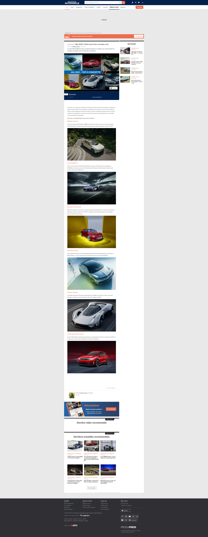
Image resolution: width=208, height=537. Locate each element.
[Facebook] (122, 516)
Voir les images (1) (97, 97)
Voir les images (111, 388)
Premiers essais (104, 505)
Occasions (105, 7)
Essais (72, 7)
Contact (125, 510)
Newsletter (133, 520)
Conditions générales (84, 513)
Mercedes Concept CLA (74, 207)
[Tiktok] (133, 516)
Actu (67, 7)
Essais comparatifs (105, 509)
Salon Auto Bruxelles (68, 503)
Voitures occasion (86, 503)
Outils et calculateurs (89, 7)
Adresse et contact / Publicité (79, 519)
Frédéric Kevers (76, 46)
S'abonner (139, 7)
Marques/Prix (79, 7)
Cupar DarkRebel (72, 163)
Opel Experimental (72, 250)
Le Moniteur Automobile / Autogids (80, 521)
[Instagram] (126, 516)
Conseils (99, 7)
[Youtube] (129, 516)
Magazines (123, 7)
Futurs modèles (67, 505)
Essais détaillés (104, 507)
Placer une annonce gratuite (89, 507)
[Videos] (122, 520)
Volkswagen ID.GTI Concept (75, 334)
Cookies (91, 513)
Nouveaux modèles (68, 509)
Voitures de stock (86, 505)
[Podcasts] (126, 520)
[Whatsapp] (137, 516)
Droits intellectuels (98, 513)
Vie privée (77, 513)
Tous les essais (104, 503)
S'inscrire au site (124, 503)
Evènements (67, 507)
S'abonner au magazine (126, 505)
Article (72, 97)
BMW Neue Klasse (72, 121)
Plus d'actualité (91, 488)
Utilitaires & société (114, 7)
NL (142, 2)
